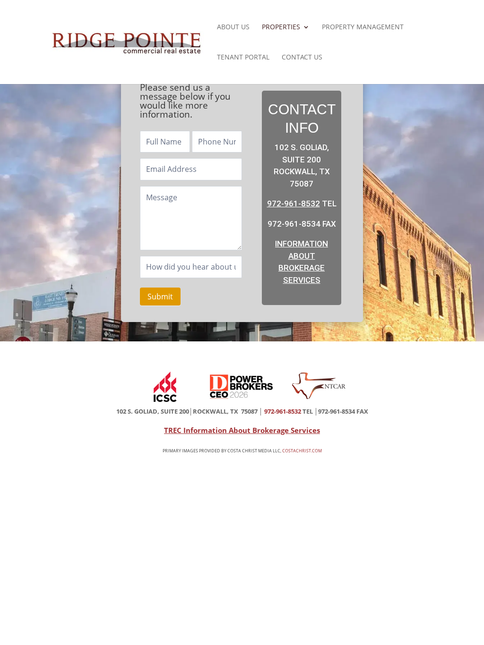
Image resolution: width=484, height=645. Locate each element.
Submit (160, 296)
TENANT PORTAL (243, 57)
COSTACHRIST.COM (302, 451)
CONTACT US (302, 57)
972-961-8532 (293, 203)
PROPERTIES (281, 27)
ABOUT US (233, 27)
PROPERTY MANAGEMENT (363, 27)
